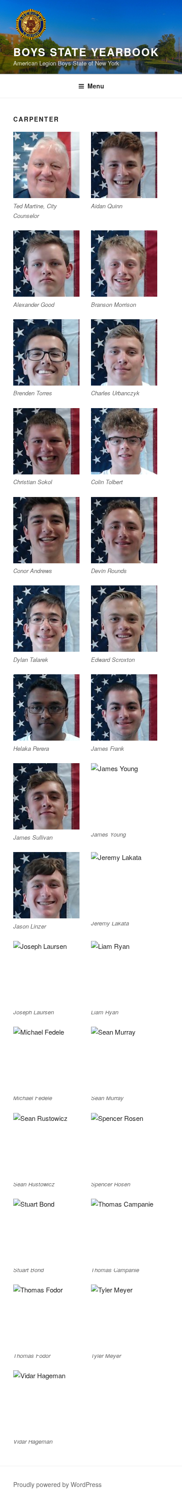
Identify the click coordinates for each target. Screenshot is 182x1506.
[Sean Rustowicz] (46, 1146)
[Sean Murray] (124, 1060)
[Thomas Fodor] (46, 1317)
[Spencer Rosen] (124, 1146)
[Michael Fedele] (46, 1060)
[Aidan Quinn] (124, 165)
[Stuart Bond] (46, 1232)
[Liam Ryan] (124, 974)
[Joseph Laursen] (46, 974)
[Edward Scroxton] (124, 618)
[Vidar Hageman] (46, 1403)
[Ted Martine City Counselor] (46, 165)
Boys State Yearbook (86, 51)
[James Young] (124, 796)
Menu (95, 85)
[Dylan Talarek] (46, 618)
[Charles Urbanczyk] (124, 352)
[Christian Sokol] (46, 441)
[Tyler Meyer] (124, 1317)
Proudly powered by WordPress (57, 1484)
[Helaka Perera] (46, 707)
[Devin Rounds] (124, 530)
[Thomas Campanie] (124, 1232)
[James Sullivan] (46, 796)
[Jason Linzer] (46, 885)
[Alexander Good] (46, 263)
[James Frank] (124, 707)
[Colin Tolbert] (124, 441)
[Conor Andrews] (46, 530)
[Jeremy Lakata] (124, 885)
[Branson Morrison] (124, 263)
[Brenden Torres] (46, 352)
